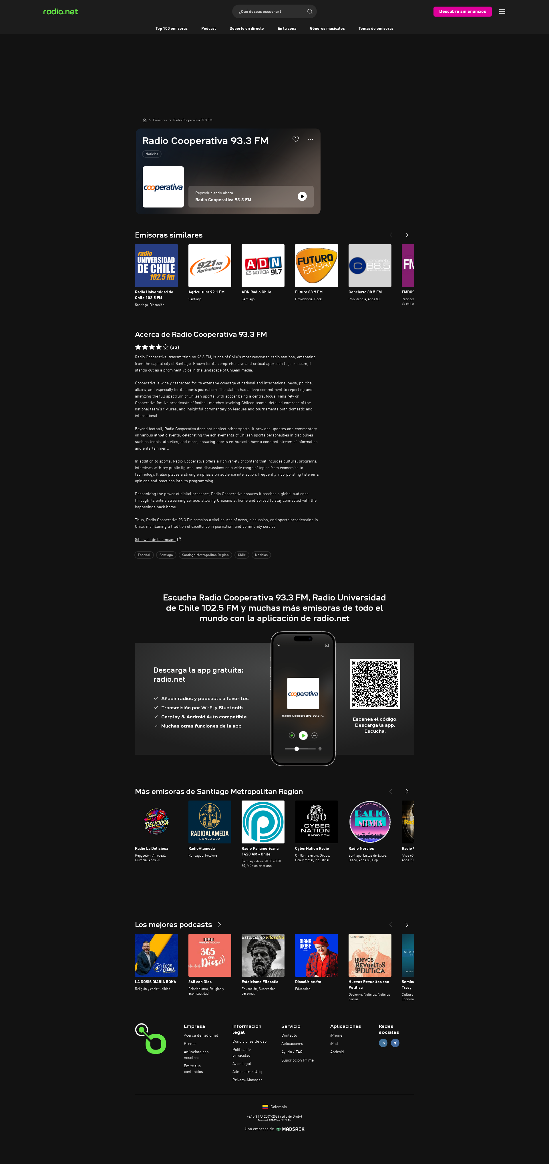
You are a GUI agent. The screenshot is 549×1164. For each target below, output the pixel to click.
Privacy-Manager (247, 1080)
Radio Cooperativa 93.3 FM (223, 200)
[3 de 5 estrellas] (151, 347)
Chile (242, 555)
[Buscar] (310, 11)
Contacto (289, 1035)
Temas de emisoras (376, 29)
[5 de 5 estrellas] (165, 347)
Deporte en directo (247, 29)
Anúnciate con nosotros (196, 1055)
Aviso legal (241, 1064)
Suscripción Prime (297, 1060)
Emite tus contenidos (193, 1069)
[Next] (407, 233)
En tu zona (287, 29)
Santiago (166, 555)
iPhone (336, 1035)
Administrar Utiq (247, 1072)
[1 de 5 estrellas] (138, 347)
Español (144, 555)
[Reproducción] (302, 196)
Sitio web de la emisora (155, 540)
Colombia (278, 1107)
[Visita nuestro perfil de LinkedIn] (383, 1043)
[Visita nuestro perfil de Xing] (395, 1043)
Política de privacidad (241, 1053)
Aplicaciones (292, 1044)
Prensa (190, 1044)
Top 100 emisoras (172, 29)
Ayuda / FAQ (292, 1052)
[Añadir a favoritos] (295, 139)
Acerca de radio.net (201, 1035)
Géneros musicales (327, 29)
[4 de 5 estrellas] (158, 347)
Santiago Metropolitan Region (205, 555)
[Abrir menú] (502, 11)
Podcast (208, 29)
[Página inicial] (144, 120)
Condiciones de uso (249, 1042)
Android (337, 1052)
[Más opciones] (310, 139)
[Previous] (390, 233)
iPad (334, 1044)
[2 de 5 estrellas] (145, 347)
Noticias (152, 154)
